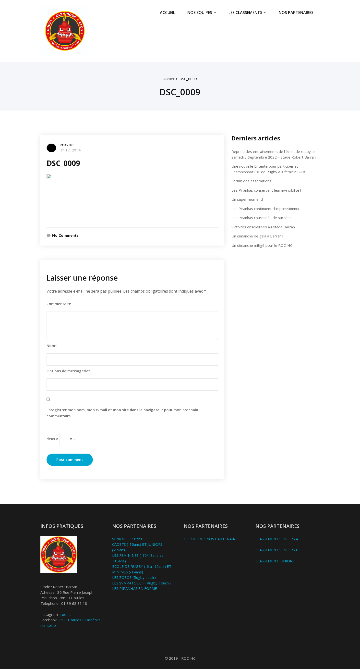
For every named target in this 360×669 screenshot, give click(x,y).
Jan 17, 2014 (70, 150)
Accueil (169, 78)
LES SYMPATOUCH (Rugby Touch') (141, 583)
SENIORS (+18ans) (128, 538)
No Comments (65, 235)
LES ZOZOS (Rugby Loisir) (134, 577)
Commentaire (59, 303)
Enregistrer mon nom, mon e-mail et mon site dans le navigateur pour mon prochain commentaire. (122, 413)
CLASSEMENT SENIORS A (276, 538)
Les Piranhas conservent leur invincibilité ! (266, 190)
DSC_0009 (188, 78)
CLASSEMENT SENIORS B (276, 549)
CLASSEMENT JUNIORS (274, 560)
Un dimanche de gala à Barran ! (257, 236)
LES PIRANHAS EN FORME (134, 588)
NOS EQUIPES (199, 12)
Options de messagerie (68, 370)
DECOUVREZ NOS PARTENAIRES (212, 538)
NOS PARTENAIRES (296, 12)
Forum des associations (251, 180)
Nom (52, 345)
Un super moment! (247, 199)
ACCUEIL (167, 12)
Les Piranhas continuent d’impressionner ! (266, 208)
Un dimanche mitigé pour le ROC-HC (261, 245)
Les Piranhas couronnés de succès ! (261, 217)
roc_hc (65, 614)
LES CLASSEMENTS (245, 12)
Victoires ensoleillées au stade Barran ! (264, 226)
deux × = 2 (61, 438)
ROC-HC (67, 144)
